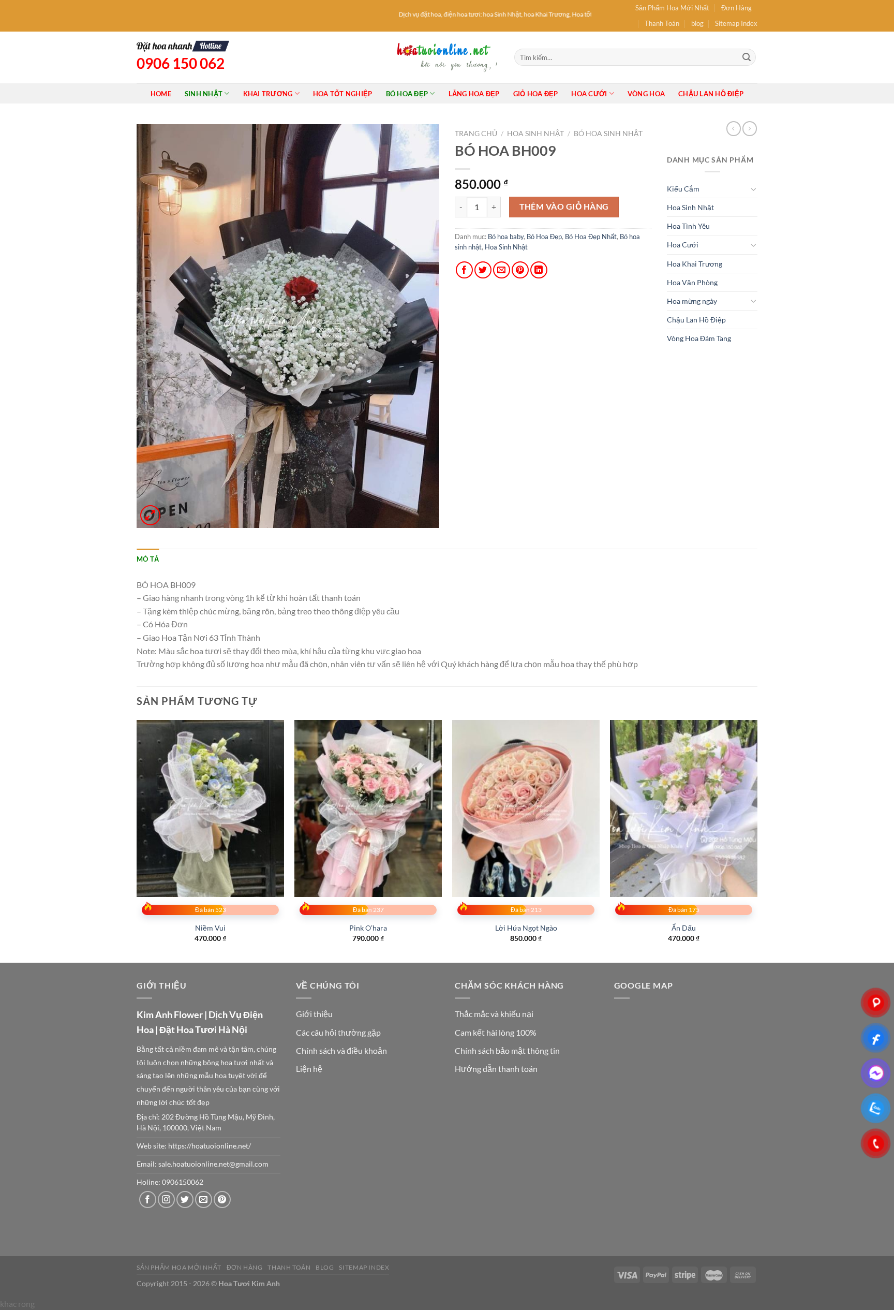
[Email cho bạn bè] (501, 269)
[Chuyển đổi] (753, 189)
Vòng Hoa (646, 94)
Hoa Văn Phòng (692, 282)
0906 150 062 (181, 63)
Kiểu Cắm (683, 188)
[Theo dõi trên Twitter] (184, 1199)
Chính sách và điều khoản (341, 1050)
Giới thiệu (314, 1014)
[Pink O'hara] (368, 808)
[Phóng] (150, 515)
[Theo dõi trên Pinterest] (222, 1199)
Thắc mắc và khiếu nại (494, 1014)
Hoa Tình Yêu (688, 226)
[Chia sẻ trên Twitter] (482, 269)
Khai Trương (268, 94)
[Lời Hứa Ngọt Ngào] (526, 808)
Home (161, 94)
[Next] (757, 840)
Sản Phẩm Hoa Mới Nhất (672, 8)
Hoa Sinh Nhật (535, 133)
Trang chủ (476, 133)
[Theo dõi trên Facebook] (147, 1199)
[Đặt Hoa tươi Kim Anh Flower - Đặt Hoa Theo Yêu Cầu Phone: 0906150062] (447, 57)
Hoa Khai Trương (694, 263)
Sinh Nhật (203, 94)
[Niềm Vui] (210, 808)
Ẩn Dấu (684, 927)
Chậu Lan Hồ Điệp (710, 94)
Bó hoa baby (506, 236)
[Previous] (137, 840)
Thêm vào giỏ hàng (564, 206)
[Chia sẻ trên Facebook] (464, 269)
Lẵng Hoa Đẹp (474, 94)
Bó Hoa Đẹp (407, 94)
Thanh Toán (662, 23)
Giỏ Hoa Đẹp (535, 94)
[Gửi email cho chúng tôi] (203, 1199)
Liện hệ (309, 1068)
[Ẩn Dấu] (683, 808)
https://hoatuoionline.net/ (209, 1146)
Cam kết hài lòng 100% (496, 1032)
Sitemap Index (736, 23)
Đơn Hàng (736, 8)
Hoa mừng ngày (692, 301)
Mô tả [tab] (148, 559)
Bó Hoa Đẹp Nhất (591, 236)
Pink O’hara (368, 927)
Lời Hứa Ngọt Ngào (526, 927)
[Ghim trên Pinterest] (520, 269)
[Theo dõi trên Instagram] (166, 1199)
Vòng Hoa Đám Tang (699, 338)
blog (697, 23)
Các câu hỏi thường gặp (338, 1032)
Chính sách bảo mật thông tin (507, 1050)
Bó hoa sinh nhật (608, 133)
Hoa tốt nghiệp (343, 94)
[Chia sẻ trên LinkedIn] (538, 269)
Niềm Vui (210, 927)
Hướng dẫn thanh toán (496, 1068)
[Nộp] (746, 57)
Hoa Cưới (589, 94)
